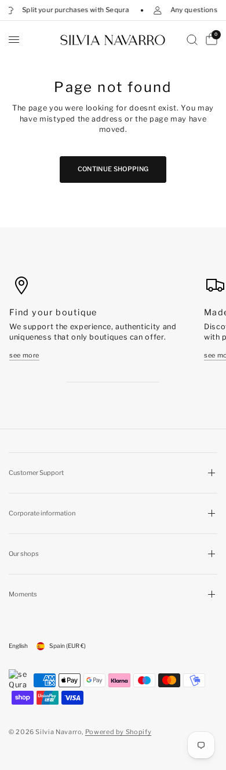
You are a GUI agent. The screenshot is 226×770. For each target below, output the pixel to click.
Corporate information (42, 513)
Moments (23, 594)
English (18, 646)
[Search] (192, 39)
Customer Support (36, 473)
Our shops (24, 554)
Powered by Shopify (118, 732)
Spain (67, 646)
